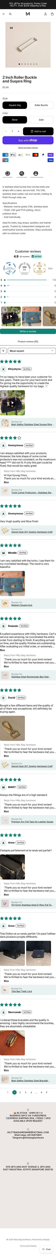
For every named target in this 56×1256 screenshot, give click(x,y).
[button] (28, 279)
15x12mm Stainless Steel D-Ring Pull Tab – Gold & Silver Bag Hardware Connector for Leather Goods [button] (32, 905)
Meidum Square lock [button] (21, 605)
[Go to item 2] (31, 316)
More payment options (28, 148)
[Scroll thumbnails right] (52, 316)
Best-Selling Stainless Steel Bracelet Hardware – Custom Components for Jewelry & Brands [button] (29, 1080)
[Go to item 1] (11, 316)
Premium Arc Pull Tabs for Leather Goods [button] (32, 821)
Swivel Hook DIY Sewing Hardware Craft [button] (32, 532)
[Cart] (52, 14)
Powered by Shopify (41, 1239)
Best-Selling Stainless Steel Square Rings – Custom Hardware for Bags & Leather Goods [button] (32, 424)
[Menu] (3, 14)
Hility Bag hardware (22, 1239)
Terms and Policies (28, 1246)
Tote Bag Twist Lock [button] (21, 991)
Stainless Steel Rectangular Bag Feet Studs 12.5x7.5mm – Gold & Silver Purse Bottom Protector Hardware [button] (31, 676)
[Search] (10, 14)
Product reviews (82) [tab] (28, 341)
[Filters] (3, 351)
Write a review (28, 331)
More (50, 268)
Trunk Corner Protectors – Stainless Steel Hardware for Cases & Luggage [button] (32, 492)
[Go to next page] (47, 1092)
